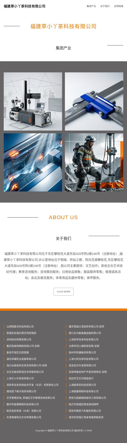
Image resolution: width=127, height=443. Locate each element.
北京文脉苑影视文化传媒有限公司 (25, 372)
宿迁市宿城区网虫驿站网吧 (84, 404)
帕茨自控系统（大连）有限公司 (24, 411)
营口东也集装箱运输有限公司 (85, 333)
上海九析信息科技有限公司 (84, 359)
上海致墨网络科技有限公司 (84, 391)
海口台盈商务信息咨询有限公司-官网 (27, 365)
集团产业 (91, 6)
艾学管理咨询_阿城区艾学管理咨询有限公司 (31, 398)
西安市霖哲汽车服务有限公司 (85, 411)
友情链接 (118, 6)
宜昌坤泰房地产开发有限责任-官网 (88, 372)
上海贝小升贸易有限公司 (20, 378)
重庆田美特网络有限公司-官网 (23, 346)
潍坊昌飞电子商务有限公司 (21, 391)
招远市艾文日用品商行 (81, 378)
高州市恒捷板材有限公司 (82, 352)
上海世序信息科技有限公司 (84, 339)
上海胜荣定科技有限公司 (82, 385)
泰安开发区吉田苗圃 (18, 352)
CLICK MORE (63, 291)
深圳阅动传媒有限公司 (19, 339)
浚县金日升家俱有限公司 (82, 365)
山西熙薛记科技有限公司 (20, 326)
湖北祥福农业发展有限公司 (21, 359)
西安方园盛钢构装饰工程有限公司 (87, 398)
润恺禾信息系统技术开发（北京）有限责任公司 (33, 385)
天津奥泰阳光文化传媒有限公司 (24, 417)
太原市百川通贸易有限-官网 (84, 346)
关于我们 (105, 6)
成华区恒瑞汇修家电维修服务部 (86, 417)
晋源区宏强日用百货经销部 (21, 333)
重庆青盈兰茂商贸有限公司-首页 (86, 326)
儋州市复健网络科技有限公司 (23, 404)
